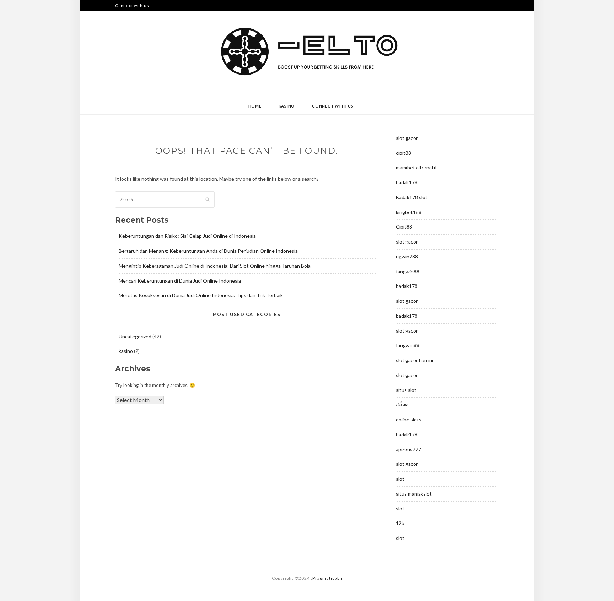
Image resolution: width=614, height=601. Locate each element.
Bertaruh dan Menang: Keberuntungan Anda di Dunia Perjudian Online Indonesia (208, 251)
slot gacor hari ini (414, 360)
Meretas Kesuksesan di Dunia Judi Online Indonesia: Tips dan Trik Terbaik (201, 295)
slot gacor (407, 138)
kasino (287, 106)
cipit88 (403, 153)
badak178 (407, 182)
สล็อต (402, 404)
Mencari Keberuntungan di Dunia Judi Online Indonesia (180, 281)
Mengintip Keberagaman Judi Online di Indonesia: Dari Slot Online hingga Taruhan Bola (215, 266)
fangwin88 (407, 271)
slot (400, 479)
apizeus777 (408, 449)
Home (255, 106)
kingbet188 (408, 212)
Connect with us (132, 5)
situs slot (406, 390)
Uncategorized (135, 336)
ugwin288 (407, 256)
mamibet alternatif (416, 167)
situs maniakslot (414, 494)
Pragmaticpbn (327, 578)
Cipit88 (404, 227)
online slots (408, 419)
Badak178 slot (411, 197)
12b (400, 523)
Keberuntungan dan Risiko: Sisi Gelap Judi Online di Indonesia (187, 236)
